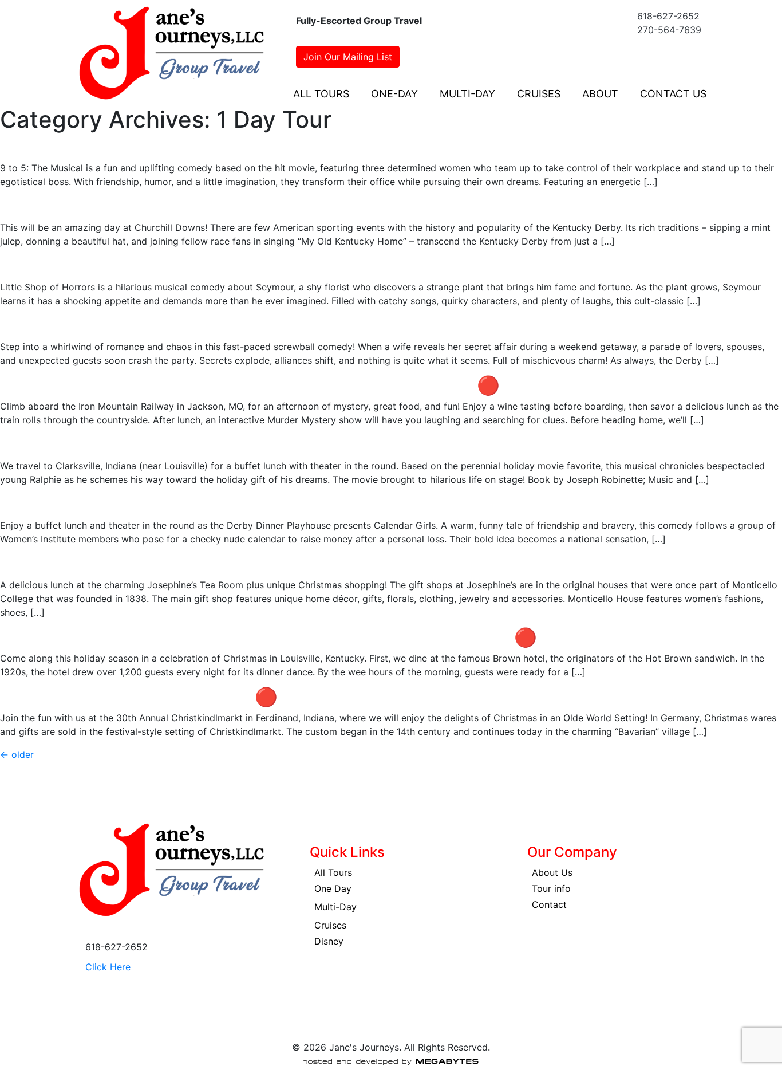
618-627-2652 (668, 16)
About (600, 94)
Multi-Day (467, 94)
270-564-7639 (669, 30)
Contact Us (673, 94)
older (17, 754)
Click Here (108, 967)
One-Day (394, 94)
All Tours (321, 94)
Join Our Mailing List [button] (347, 56)
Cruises (538, 94)
